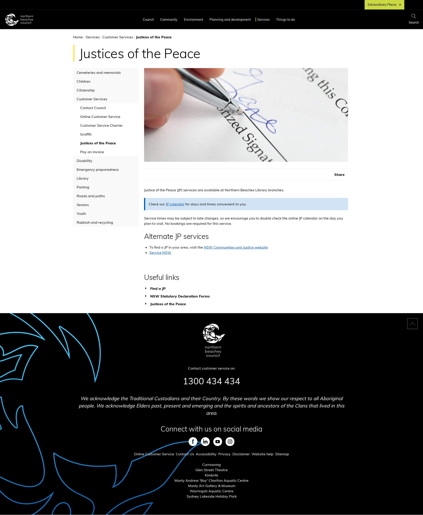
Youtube (217, 441)
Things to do (285, 19)
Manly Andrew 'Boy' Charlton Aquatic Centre (211, 480)
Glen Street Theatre (211, 470)
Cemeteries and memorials (99, 72)
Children (83, 81)
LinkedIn (205, 441)
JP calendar (175, 204)
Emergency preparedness (98, 169)
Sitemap (282, 454)
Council (148, 19)
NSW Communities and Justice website (236, 247)
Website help (262, 454)
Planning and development (230, 19)
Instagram (230, 441)
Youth (81, 213)
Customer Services (117, 37)
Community (168, 19)
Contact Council (93, 108)
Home (78, 37)
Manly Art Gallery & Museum (211, 485)
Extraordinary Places (382, 5)
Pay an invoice (92, 152)
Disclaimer (241, 454)
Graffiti (86, 134)
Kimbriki (211, 475)
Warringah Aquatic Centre (211, 491)
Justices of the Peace (98, 143)
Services (263, 19)
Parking (83, 187)
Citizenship (86, 90)
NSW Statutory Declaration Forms (180, 296)
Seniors (83, 205)
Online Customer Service (100, 116)
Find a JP (158, 288)
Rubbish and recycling (95, 222)
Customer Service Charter (101, 125)
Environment (193, 19)
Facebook (193, 441)
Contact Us (185, 454)
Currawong (211, 464)
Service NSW (160, 252)
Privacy (224, 454)
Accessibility (206, 454)
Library (83, 178)
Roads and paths (91, 196)
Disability (84, 160)
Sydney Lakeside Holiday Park (212, 496)
